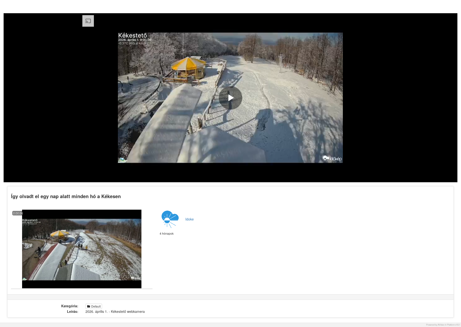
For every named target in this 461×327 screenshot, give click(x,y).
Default (96, 306)
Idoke (189, 219)
